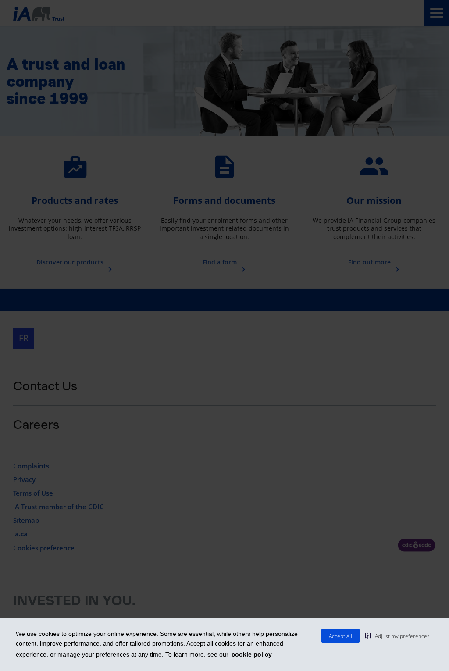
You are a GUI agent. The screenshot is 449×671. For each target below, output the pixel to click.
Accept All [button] (340, 636)
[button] (397, 636)
